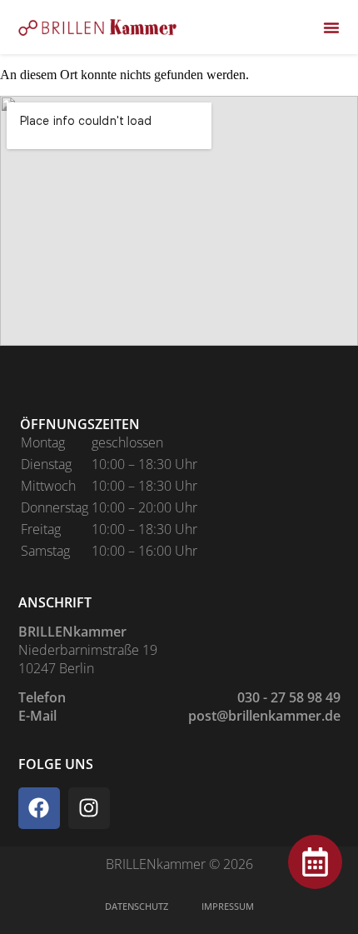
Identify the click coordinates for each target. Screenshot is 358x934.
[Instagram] (89, 808)
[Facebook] (39, 808)
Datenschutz (136, 906)
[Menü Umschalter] (331, 27)
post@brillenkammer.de (264, 716)
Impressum (227, 906)
